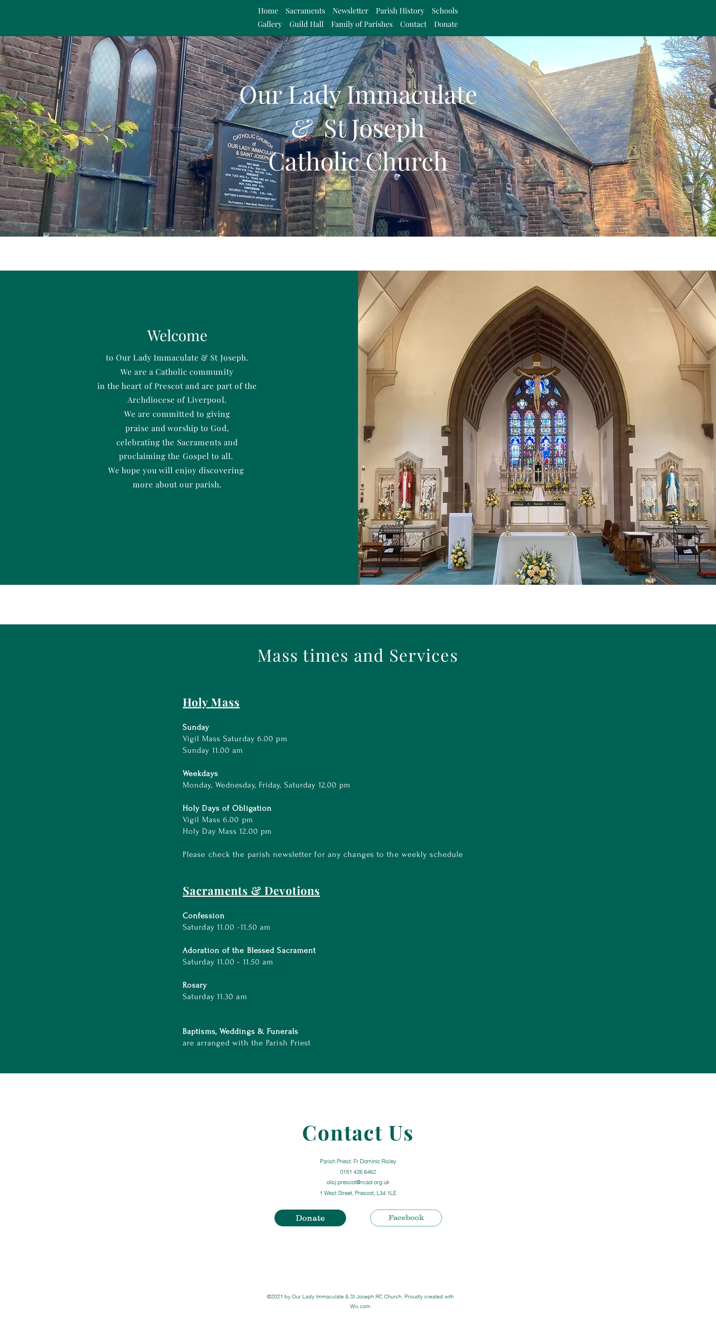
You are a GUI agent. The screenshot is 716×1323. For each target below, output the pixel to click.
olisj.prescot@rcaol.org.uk (358, 1182)
